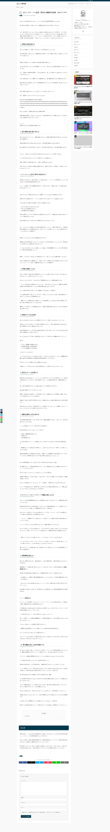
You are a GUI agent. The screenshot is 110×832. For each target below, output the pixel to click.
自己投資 (77, 62)
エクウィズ (78, 44)
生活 (76, 55)
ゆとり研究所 (21, 3)
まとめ (27, 716)
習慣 (76, 60)
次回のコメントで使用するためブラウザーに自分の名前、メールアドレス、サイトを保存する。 (41, 812)
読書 (76, 65)
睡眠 (21, 15)
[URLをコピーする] (65, 762)
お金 (76, 47)
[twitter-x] (89, 0)
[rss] (91, 0)
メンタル (77, 52)
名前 (22, 797)
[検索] (92, 0)
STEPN (77, 41)
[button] (23, 762)
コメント (23, 780)
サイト (22, 807)
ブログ (77, 49)
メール (23, 802)
